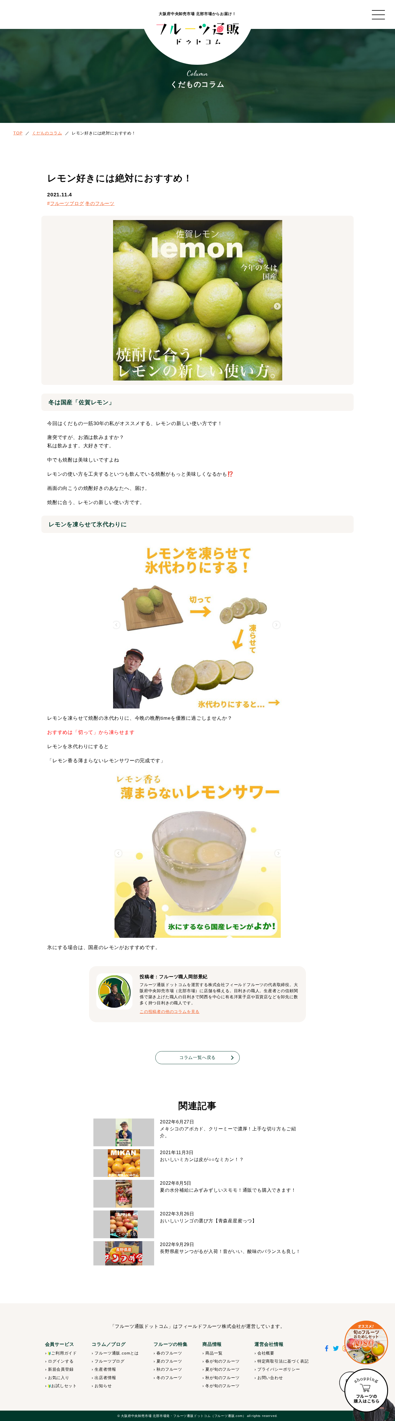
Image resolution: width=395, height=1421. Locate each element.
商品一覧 (213, 1353)
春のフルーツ (169, 1353)
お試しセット (64, 1385)
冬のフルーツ (100, 203)
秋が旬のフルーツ (222, 1377)
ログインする (61, 1361)
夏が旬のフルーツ (222, 1369)
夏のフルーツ (169, 1361)
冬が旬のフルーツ (222, 1385)
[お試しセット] (366, 1342)
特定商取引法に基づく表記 (283, 1361)
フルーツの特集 (171, 1344)
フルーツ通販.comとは (117, 1353)
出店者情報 (105, 1377)
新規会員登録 (61, 1369)
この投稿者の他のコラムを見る (170, 1011)
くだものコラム (47, 133)
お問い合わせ (270, 1377)
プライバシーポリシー (278, 1369)
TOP (17, 133)
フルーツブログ (67, 203)
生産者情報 (105, 1369)
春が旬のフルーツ (222, 1361)
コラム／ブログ (109, 1344)
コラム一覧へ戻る (197, 1057)
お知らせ (103, 1385)
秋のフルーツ (169, 1369)
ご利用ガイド (64, 1353)
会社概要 (265, 1353)
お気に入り (58, 1377)
